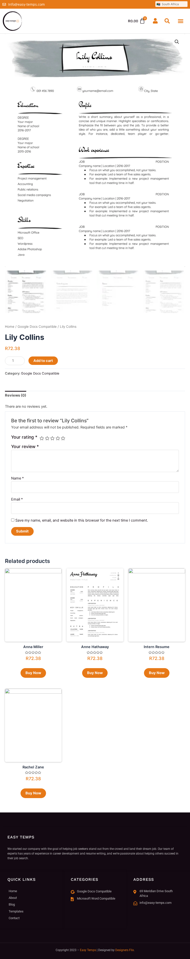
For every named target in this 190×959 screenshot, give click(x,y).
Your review (25, 446)
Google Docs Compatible (37, 326)
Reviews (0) (15, 395)
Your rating (24, 437)
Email (17, 499)
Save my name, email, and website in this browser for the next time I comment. (81, 520)
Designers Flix (124, 950)
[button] (180, 21)
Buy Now (33, 673)
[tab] (15, 395)
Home (9, 326)
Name (17, 478)
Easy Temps (88, 950)
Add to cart (43, 360)
